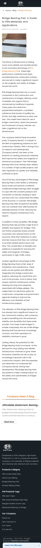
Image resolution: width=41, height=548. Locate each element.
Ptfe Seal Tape (8, 496)
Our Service (7, 529)
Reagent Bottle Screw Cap (13, 503)
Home (8, 10)
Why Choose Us (9, 521)
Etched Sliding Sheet (11, 485)
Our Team (6, 525)
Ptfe (31, 68)
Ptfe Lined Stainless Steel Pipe (15, 500)
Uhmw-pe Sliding (9, 478)
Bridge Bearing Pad (10, 71)
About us (6, 518)
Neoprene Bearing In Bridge (14, 507)
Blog (14, 10)
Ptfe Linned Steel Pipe (11, 474)
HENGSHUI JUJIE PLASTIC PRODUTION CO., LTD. (16, 542)
